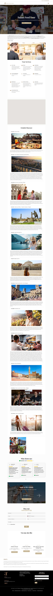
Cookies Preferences (40, 590)
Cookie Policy (34, 590)
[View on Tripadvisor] (10, 465)
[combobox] (29, 516)
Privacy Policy (13, 524)
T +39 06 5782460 (7, 577)
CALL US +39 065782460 (45, 0)
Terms (13, 590)
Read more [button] (11, 474)
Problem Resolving (24, 590)
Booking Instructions (18, 590)
